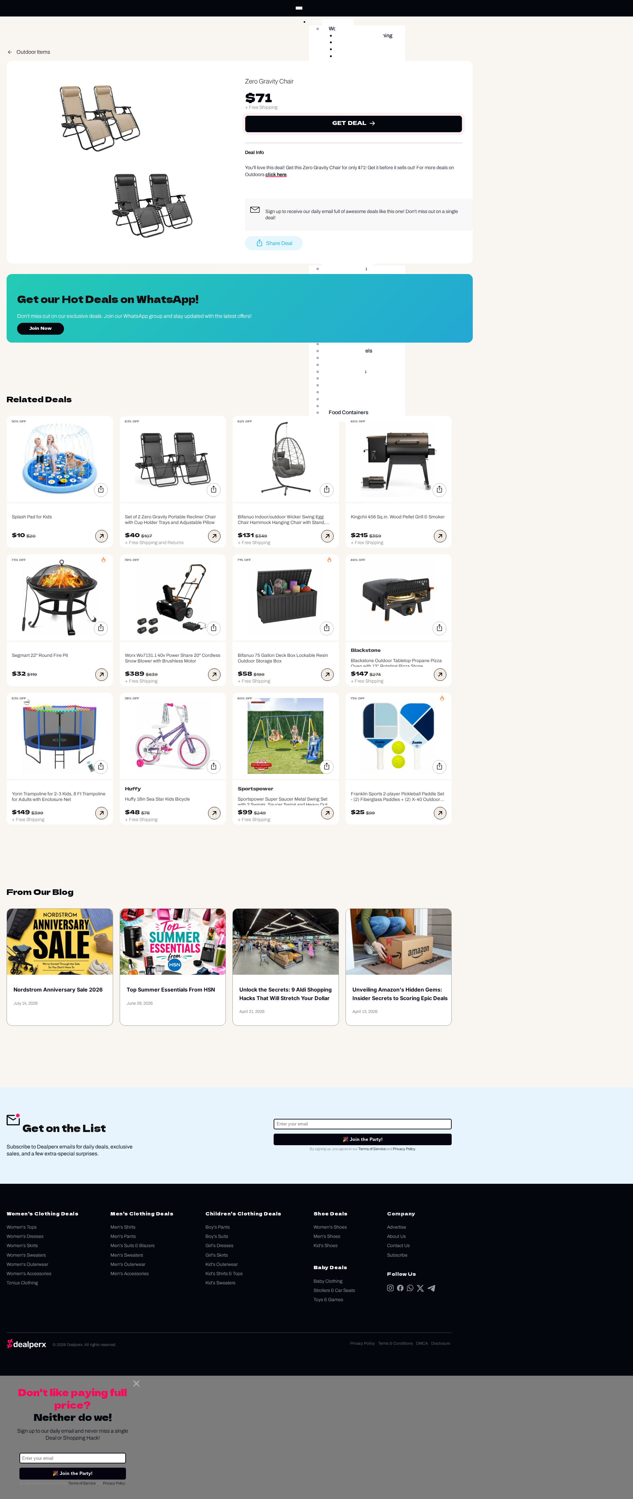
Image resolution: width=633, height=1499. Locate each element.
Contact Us (398, 1245)
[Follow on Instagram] (390, 1289)
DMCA (422, 1343)
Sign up (273, 211)
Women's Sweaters (26, 1255)
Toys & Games (328, 1299)
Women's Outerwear (27, 1264)
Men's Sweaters (126, 1255)
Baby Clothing (328, 1281)
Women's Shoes (330, 1227)
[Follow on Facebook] (400, 1289)
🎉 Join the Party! (363, 1139)
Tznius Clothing (22, 1282)
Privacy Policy (404, 1149)
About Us (396, 1236)
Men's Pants (123, 1236)
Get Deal (349, 124)
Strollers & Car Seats (334, 1290)
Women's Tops (22, 1227)
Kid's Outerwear (221, 1264)
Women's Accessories (29, 1273)
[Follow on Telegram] (431, 1290)
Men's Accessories (129, 1273)
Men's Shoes (327, 1236)
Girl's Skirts (216, 1255)
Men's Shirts (123, 1227)
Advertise (396, 1227)
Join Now (40, 328)
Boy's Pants (217, 1227)
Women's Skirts (22, 1245)
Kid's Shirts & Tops (224, 1273)
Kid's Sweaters (220, 1282)
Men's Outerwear (127, 1264)
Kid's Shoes (326, 1245)
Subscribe (397, 1255)
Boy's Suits (216, 1236)
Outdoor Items (33, 52)
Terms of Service (372, 1149)
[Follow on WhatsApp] (410, 1289)
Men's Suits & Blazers (132, 1245)
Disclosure (440, 1343)
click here (275, 174)
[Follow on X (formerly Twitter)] (420, 1290)
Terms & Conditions (395, 1343)
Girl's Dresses (219, 1245)
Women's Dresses (25, 1236)
